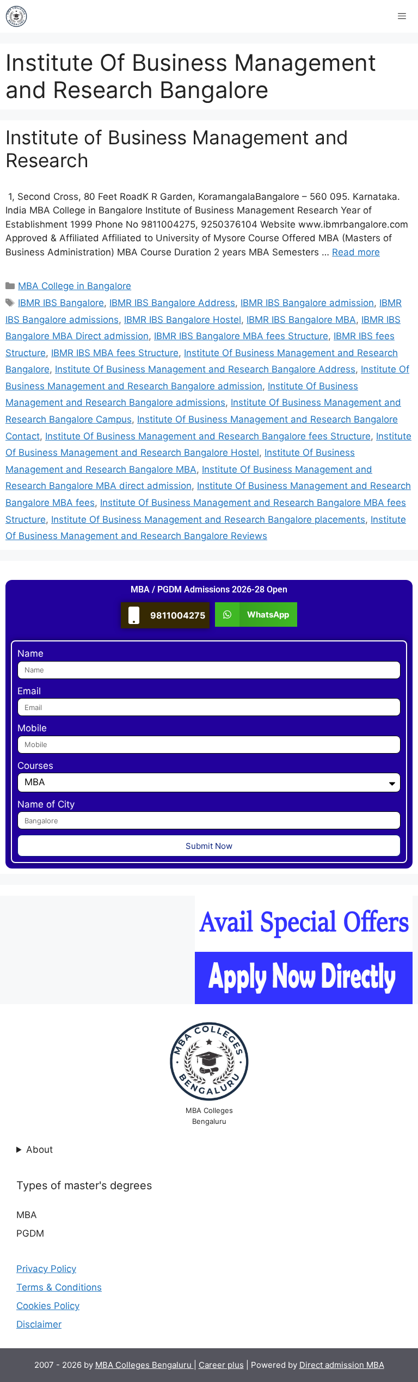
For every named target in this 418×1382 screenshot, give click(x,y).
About (39, 1149)
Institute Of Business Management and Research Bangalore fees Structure (208, 436)
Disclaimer (39, 1324)
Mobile (32, 728)
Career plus (221, 1365)
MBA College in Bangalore (74, 285)
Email (29, 691)
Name (30, 653)
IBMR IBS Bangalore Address (172, 302)
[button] (256, 614)
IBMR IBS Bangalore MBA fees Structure (241, 336)
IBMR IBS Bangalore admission (307, 302)
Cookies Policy (47, 1305)
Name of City (46, 804)
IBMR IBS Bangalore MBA (301, 319)
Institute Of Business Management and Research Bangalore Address (205, 369)
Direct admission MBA (341, 1365)
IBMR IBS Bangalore (61, 302)
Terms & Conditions (59, 1287)
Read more (356, 252)
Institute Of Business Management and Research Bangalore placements (208, 519)
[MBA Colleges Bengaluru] (16, 16)
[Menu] (402, 16)
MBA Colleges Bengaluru (144, 1365)
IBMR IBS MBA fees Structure (115, 352)
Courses (35, 765)
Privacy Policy (46, 1268)
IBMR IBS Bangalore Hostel (182, 319)
